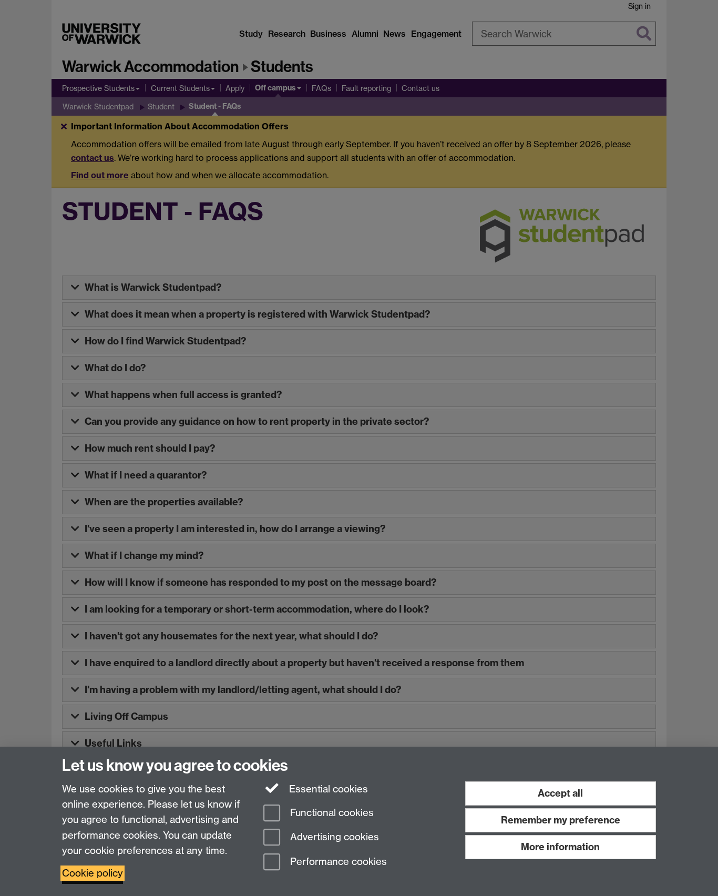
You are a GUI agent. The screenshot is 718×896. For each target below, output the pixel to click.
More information (560, 847)
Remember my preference (560, 820)
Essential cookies (327, 789)
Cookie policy (92, 873)
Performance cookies (337, 862)
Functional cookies (331, 813)
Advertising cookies (333, 837)
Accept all (560, 793)
